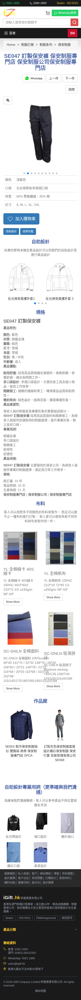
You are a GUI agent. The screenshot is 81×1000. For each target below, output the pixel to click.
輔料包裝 (9, 882)
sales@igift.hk (16, 963)
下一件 (70, 78)
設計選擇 (9, 878)
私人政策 (23, 873)
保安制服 (64, 44)
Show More (13, 601)
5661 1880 (13, 3)
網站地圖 (40, 991)
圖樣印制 (23, 882)
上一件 (53, 78)
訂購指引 (50, 878)
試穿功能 (28, 231)
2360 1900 (40, 3)
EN (72, 33)
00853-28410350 (25, 953)
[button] (24, 173)
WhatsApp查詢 (67, 12)
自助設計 (11, 231)
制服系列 (46, 44)
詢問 (71, 89)
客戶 (34, 873)
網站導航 (45, 873)
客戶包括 (23, 878)
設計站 (36, 882)
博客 (56, 873)
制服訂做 (27, 44)
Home (11, 44)
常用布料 (64, 878)
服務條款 (9, 873)
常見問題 (37, 878)
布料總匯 (67, 873)
